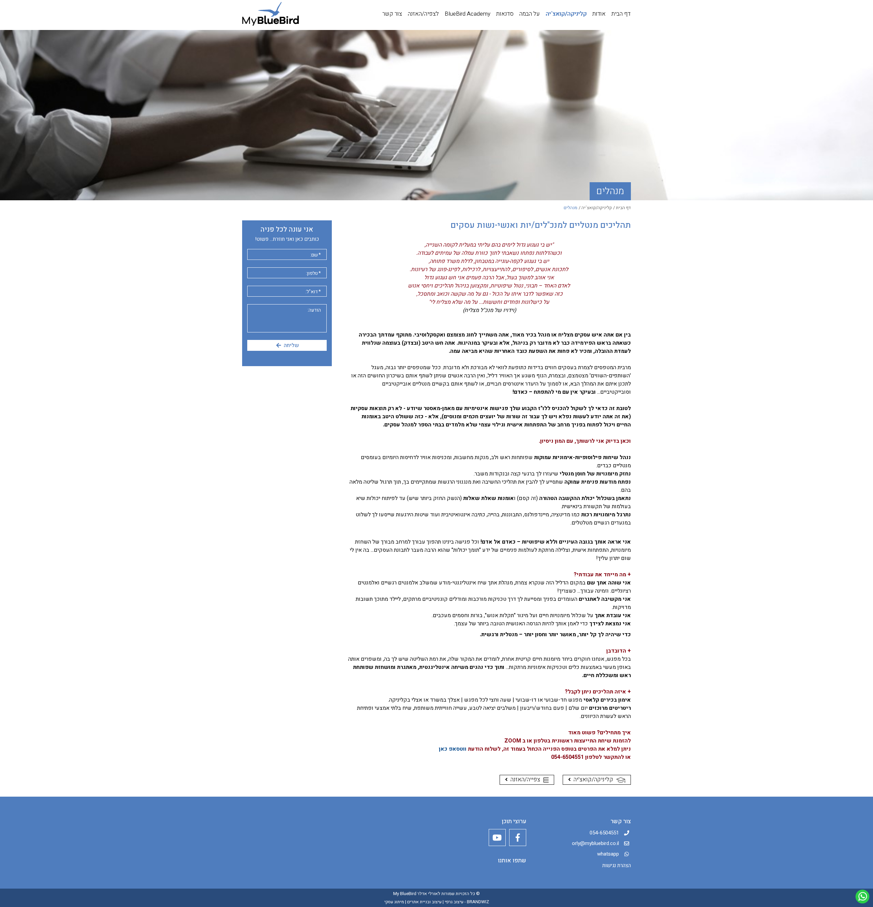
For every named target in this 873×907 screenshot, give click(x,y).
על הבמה (529, 14)
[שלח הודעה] (862, 897)
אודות (599, 14)
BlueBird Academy (467, 14)
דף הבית (621, 14)
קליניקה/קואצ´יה (566, 14)
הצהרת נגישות (616, 865)
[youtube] (497, 837)
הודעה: (314, 310)
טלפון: (313, 273)
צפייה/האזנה (525, 779)
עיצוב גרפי (454, 901)
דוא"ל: (313, 291)
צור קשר (392, 14)
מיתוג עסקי (394, 901)
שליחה (290, 345)
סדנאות (505, 14)
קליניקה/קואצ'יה (593, 779)
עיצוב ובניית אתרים (424, 901)
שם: (315, 254)
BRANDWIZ (478, 901)
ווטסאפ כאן (453, 749)
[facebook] (517, 837)
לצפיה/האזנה (423, 14)
